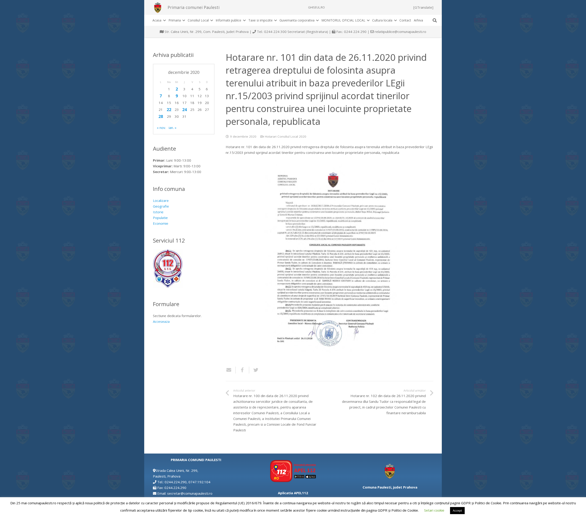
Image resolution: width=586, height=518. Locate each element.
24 (184, 109)
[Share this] (242, 370)
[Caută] (435, 20)
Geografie (161, 206)
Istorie (158, 212)
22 (169, 109)
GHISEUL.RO (316, 7)
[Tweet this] (254, 370)
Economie (160, 223)
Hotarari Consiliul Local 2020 (285, 136)
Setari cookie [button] (434, 510)
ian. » (172, 127)
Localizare (161, 200)
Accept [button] (457, 510)
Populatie (160, 217)
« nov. (161, 127)
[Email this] (231, 370)
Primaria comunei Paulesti (194, 7)
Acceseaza (161, 321)
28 (160, 116)
